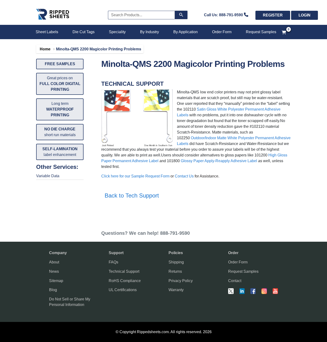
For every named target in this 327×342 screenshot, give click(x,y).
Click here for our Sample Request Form (135, 176)
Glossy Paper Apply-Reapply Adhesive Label (219, 161)
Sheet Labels (47, 32)
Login (304, 15)
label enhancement (60, 152)
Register (273, 15)
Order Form (221, 32)
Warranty (176, 290)
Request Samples (261, 32)
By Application (185, 32)
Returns (175, 271)
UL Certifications (123, 290)
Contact (234, 281)
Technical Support (124, 271)
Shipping (176, 262)
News (54, 271)
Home (45, 49)
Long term (60, 109)
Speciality (117, 32)
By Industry (149, 32)
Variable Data (47, 176)
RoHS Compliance (125, 281)
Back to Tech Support (130, 195)
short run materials (60, 132)
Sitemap (56, 281)
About (54, 262)
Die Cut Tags (84, 32)
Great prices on (59, 83)
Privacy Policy (181, 281)
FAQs (113, 262)
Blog (53, 290)
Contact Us (184, 176)
